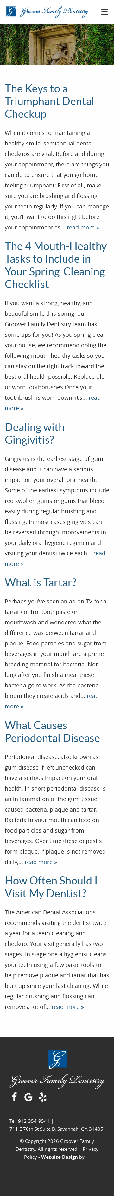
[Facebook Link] (15, 1099)
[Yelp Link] (43, 1099)
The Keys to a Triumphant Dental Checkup (49, 101)
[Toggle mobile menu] (104, 12)
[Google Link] (29, 1099)
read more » (83, 227)
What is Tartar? (41, 582)
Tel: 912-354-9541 (30, 1121)
